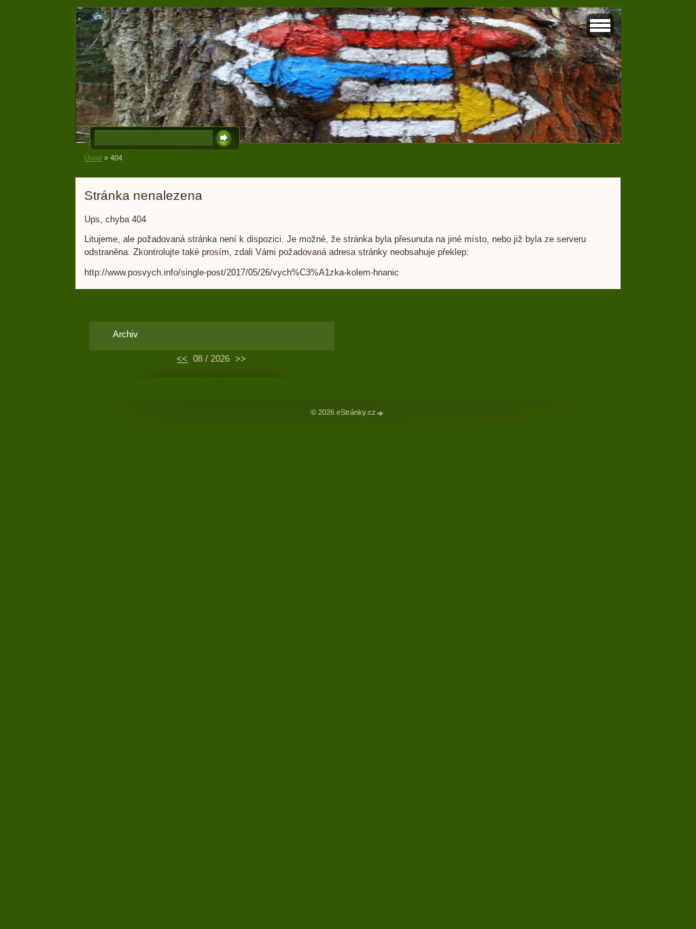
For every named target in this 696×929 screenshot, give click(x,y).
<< (182, 359)
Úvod (93, 158)
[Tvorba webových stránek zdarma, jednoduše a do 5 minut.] (380, 413)
